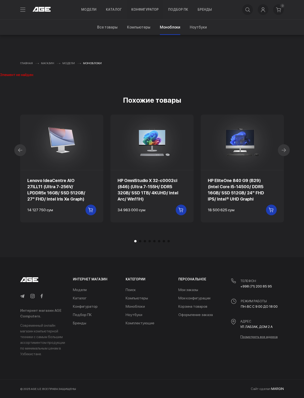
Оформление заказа (195, 314)
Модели (88, 9)
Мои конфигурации (194, 298)
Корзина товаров (192, 306)
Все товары (107, 27)
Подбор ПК (178, 9)
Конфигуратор (145, 9)
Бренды (205, 9)
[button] (140, 241)
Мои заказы (188, 290)
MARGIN (277, 389)
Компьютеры (138, 27)
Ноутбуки (198, 27)
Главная (26, 63)
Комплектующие (140, 323)
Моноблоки (135, 306)
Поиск (131, 290)
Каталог (114, 9)
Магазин (47, 63)
